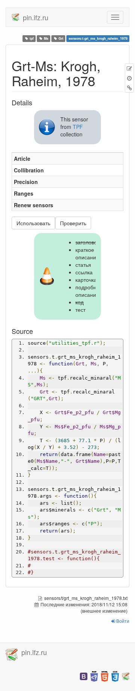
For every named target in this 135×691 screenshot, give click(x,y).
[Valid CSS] (115, 675)
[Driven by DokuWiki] (125, 675)
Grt (60, 38)
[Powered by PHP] (94, 675)
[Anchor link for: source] (36, 331)
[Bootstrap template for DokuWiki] (83, 675)
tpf (32, 38)
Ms (46, 38)
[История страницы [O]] (129, 77)
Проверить (73, 223)
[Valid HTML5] (104, 675)
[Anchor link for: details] (35, 102)
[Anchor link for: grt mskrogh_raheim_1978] (102, 80)
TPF (78, 126)
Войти (122, 621)
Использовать (33, 223)
